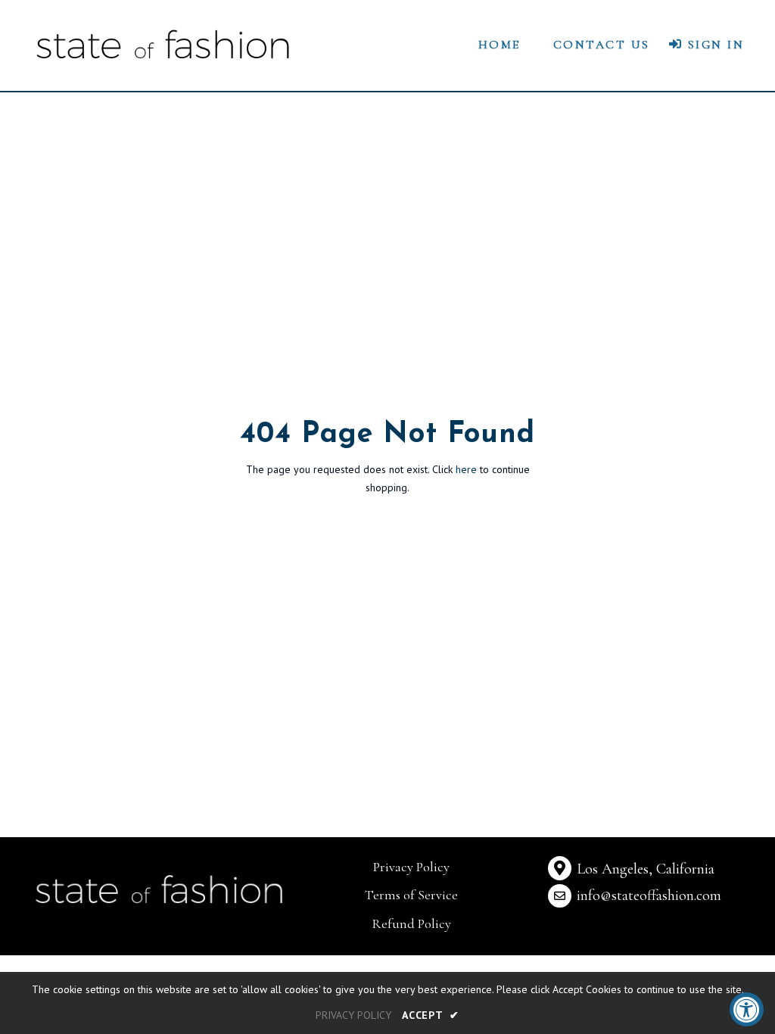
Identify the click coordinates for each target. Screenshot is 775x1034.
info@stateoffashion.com (649, 895)
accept (430, 1015)
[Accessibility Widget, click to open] (747, 1009)
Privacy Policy (411, 866)
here (466, 469)
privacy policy (353, 1015)
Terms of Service (411, 894)
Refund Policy (411, 923)
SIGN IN (713, 44)
